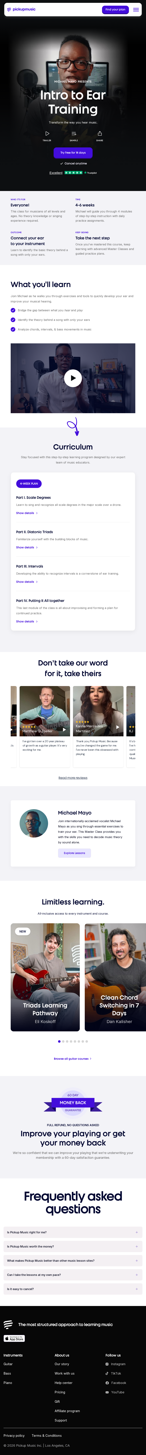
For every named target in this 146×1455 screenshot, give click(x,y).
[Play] (61, 729)
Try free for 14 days (73, 152)
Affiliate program (67, 1411)
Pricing (60, 1392)
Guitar (8, 1364)
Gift (57, 1401)
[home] (21, 9)
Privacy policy (14, 1435)
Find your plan (115, 9)
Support (61, 1420)
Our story (62, 1364)
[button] (136, 9)
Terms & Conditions (47, 1435)
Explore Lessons (74, 853)
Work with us (65, 1373)
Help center (63, 1383)
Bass (7, 1373)
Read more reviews (73, 778)
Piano (8, 1383)
